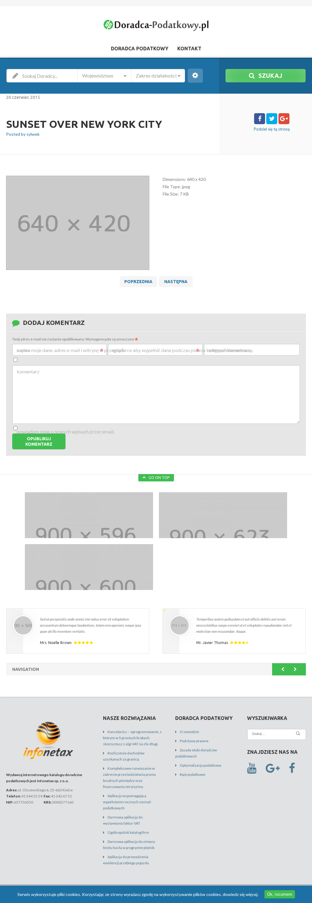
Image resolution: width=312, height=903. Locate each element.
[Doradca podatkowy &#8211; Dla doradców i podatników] (156, 26)
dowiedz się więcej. (240, 894)
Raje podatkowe (192, 774)
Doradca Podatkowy (139, 48)
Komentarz (28, 371)
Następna (175, 281)
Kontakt (189, 48)
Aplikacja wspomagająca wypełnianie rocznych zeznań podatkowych (127, 801)
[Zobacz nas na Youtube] (252, 768)
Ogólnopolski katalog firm (128, 832)
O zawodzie (189, 731)
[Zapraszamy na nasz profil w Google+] (273, 768)
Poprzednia (138, 281)
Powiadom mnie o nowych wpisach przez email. (66, 431)
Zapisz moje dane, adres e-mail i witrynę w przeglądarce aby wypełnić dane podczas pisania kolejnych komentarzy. (135, 350)
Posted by (23, 134)
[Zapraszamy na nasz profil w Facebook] (292, 768)
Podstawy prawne (194, 741)
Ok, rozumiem (279, 894)
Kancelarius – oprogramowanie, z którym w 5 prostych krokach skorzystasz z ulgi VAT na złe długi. (132, 737)
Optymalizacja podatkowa (200, 765)
